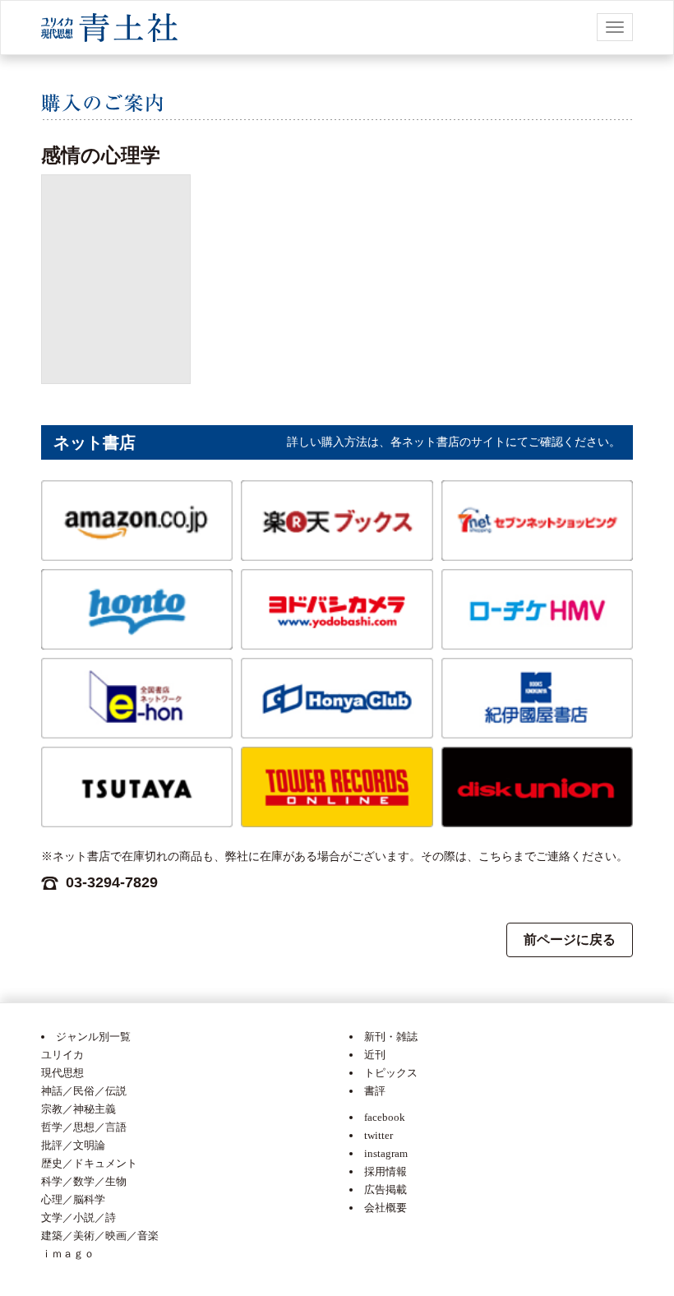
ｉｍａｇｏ (68, 1253)
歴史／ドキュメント (89, 1163)
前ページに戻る (570, 940)
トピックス (391, 1073)
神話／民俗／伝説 (84, 1091)
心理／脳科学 (73, 1199)
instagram (386, 1153)
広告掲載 (385, 1189)
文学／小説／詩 (78, 1217)
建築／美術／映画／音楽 (100, 1235)
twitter (378, 1135)
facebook (384, 1117)
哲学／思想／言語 (84, 1127)
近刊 (374, 1054)
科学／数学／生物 (84, 1181)
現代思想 (62, 1073)
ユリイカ (62, 1054)
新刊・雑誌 (391, 1036)
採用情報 (385, 1171)
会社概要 (385, 1207)
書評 (374, 1091)
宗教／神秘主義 (78, 1109)
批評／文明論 (73, 1145)
